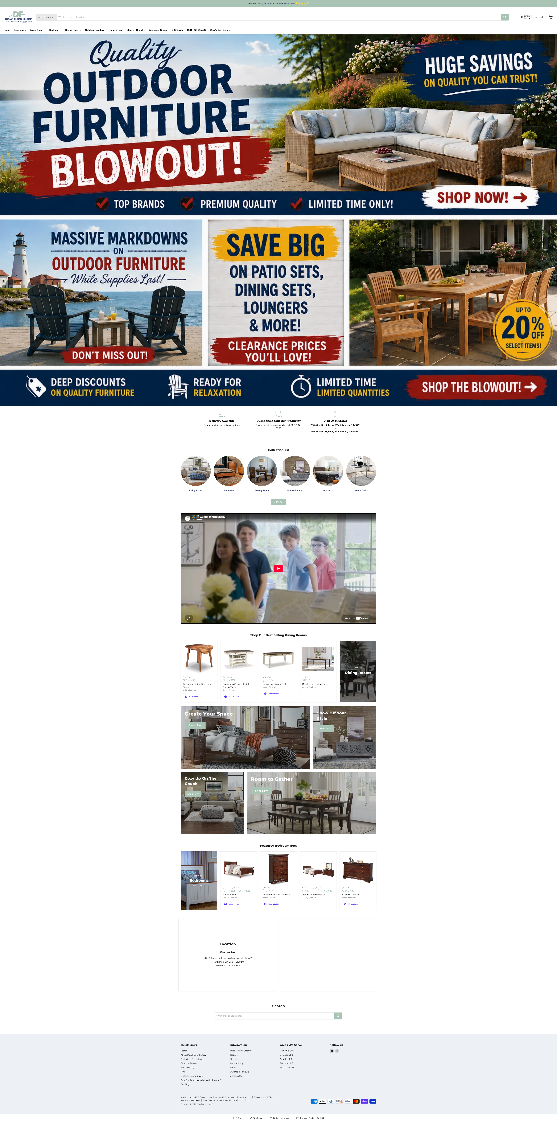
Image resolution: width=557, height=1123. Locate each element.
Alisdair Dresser (350, 894)
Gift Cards (177, 30)
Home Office (115, 30)
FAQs (233, 1067)
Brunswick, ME (287, 1050)
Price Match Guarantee (241, 1050)
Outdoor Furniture (94, 30)
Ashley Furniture (190, 690)
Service (233, 1059)
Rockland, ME (286, 1063)
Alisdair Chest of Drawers (276, 894)
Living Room (37, 30)
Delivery (234, 1054)
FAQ (183, 1071)
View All (278, 501)
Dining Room (72, 30)
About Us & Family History (193, 1054)
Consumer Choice (158, 30)
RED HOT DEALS (196, 30)
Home (7, 30)
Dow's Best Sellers (220, 30)
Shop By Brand (135, 30)
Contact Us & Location (191, 1059)
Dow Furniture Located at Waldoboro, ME (201, 1080)
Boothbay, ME (286, 1054)
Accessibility (236, 1076)
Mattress (19, 30)
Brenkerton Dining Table (315, 684)
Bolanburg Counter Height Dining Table (236, 686)
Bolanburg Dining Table (275, 684)
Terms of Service (189, 1063)
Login (541, 17)
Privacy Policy (187, 1067)
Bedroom (54, 30)
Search (184, 1050)
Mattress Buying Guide (192, 1076)
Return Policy (236, 1063)
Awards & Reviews (239, 1071)
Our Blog (185, 1084)
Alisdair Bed (229, 894)
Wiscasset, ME (287, 1067)
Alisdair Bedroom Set (313, 894)
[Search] (505, 17)
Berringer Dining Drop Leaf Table (197, 686)
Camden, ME (286, 1059)
